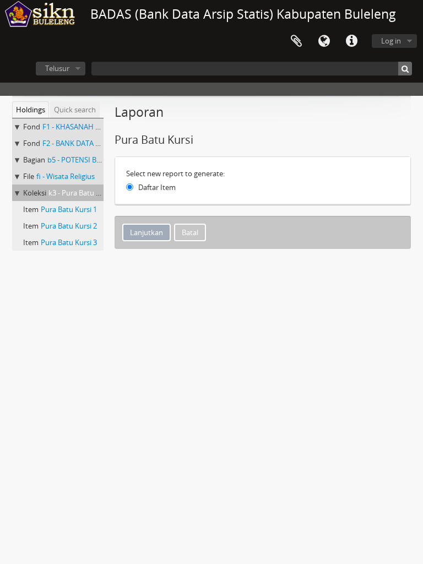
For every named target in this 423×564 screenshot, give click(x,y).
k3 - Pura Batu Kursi (80, 193)
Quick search (75, 110)
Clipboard (296, 41)
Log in (391, 41)
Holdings (30, 110)
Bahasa (324, 41)
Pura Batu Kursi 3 (69, 242)
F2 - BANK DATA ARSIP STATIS (90, 143)
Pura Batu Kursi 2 (69, 226)
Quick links (351, 41)
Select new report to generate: (175, 173)
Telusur (57, 68)
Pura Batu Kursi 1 (69, 209)
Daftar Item (157, 187)
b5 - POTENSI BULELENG (87, 160)
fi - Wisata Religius (65, 176)
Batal (190, 232)
